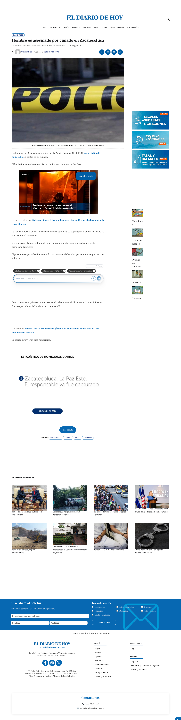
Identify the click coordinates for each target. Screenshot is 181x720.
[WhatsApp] (120, 52)
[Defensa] (137, 290)
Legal (133, 648)
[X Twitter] (114, 52)
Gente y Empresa (103, 676)
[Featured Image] (70, 544)
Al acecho (137, 282)
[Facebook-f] (45, 663)
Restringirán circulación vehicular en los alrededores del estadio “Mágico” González (110, 511)
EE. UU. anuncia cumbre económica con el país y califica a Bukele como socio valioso (28, 511)
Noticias (98, 652)
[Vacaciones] (137, 213)
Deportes (123, 611)
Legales (134, 661)
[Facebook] (102, 52)
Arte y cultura (150, 611)
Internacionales (126, 607)
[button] (168, 19)
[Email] (108, 52)
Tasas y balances (139, 669)
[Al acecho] (137, 274)
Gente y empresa (102, 615)
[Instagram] (52, 663)
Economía (99, 660)
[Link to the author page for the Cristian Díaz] (18, 52)
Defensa (136, 298)
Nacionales (100, 607)
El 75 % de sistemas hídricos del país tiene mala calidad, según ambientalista (29, 549)
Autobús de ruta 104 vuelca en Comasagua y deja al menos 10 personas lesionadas (66, 511)
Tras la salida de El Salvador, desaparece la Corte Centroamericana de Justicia (70, 549)
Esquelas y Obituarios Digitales (145, 665)
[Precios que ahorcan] (137, 252)
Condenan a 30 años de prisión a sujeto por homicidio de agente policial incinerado (149, 549)
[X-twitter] (59, 663)
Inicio (97, 648)
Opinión (148, 607)
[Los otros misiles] (137, 233)
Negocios (99, 611)
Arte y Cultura (101, 672)
